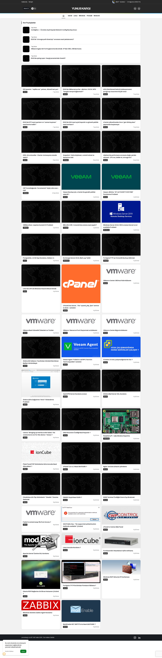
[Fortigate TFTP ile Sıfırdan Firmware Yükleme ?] (81, 579)
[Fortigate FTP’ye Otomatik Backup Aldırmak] (121, 248)
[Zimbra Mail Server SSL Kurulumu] (121, 388)
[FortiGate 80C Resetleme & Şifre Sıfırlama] (121, 546)
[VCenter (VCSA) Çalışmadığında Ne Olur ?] (121, 352)
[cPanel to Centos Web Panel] (121, 519)
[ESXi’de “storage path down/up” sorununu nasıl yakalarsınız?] (81, 39)
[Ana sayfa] (63, 15)
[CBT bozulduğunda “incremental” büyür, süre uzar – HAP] (40, 181)
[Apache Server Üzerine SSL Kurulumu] (40, 546)
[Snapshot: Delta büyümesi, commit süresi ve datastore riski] (81, 146)
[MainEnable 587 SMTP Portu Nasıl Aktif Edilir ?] (81, 614)
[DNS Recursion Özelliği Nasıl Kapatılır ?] (81, 424)
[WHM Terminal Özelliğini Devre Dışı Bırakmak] (121, 489)
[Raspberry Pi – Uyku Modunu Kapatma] (121, 424)
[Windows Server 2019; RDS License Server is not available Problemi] (121, 216)
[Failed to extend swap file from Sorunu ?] (40, 519)
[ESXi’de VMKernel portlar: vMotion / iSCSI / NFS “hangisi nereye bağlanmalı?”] (81, 81)
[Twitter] (139, 637)
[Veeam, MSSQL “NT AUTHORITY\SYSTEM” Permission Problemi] (121, 181)
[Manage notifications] (4, 653)
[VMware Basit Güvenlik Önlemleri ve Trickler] (40, 324)
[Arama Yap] (135, 8)
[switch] (34, 8)
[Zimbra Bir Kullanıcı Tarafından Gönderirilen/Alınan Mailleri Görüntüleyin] (40, 352)
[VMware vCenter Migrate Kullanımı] (121, 324)
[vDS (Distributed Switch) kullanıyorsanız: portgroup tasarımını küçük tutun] (121, 81)
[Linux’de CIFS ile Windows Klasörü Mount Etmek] (40, 288)
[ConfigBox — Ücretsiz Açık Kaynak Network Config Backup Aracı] (81, 30)
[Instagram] (135, 637)
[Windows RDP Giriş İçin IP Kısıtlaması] (121, 579)
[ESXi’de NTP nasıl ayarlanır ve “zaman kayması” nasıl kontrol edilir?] (40, 114)
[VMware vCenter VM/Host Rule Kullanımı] (121, 288)
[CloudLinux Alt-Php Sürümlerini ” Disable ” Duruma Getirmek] (40, 489)
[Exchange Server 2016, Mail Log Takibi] (81, 248)
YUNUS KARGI (81, 8)
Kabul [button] (23, 651)
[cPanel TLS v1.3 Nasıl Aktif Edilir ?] (81, 457)
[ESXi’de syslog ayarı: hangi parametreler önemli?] (81, 58)
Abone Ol (26, 8)
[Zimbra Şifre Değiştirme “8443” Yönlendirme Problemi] (40, 388)
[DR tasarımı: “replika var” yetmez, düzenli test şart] (40, 81)
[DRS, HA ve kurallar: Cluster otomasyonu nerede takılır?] (40, 146)
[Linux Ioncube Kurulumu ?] (81, 546)
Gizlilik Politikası (9, 651)
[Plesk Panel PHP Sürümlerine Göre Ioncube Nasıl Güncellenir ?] (40, 457)
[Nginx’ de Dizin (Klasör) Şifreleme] (121, 457)
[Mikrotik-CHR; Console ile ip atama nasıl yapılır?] (81, 216)
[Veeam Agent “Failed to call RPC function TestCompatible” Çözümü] (81, 352)
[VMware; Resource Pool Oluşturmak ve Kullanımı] (81, 324)
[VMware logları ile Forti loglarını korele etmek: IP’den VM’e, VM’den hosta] (81, 49)
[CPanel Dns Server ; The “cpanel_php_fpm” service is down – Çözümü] (81, 288)
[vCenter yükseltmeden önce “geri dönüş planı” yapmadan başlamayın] (121, 114)
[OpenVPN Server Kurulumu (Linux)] (81, 388)
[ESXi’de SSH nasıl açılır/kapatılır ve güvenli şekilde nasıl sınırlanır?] (81, 114)
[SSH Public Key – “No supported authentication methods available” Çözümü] (81, 519)
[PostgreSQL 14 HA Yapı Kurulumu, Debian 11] (40, 248)
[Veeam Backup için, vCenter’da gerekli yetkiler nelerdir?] (81, 181)
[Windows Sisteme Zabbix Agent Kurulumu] (40, 614)
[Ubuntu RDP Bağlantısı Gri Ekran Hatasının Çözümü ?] (40, 579)
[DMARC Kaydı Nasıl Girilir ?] (81, 489)
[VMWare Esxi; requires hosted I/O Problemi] (40, 216)
